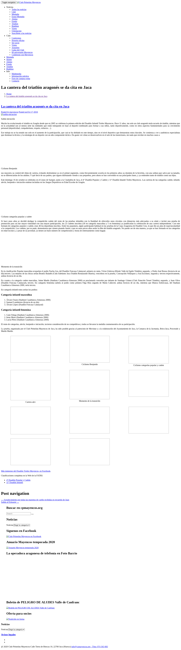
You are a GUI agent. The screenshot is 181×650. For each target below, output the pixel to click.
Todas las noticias (19, 9)
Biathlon (15, 26)
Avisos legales (8, 634)
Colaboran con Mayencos (22, 55)
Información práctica (20, 76)
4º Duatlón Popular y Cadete (18, 480)
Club (14, 12)
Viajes (14, 28)
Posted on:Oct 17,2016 (28, 112)
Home (9, 94)
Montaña (15, 14)
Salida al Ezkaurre (10, 502)
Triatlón (9, 66)
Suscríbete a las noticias (21, 33)
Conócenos (16, 38)
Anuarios (15, 47)
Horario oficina (18, 40)
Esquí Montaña (18, 16)
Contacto (15, 81)
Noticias (9, 525)
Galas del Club (18, 50)
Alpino (14, 19)
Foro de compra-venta (21, 78)
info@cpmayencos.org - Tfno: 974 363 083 (89, 647)
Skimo (9, 59)
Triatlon (15, 24)
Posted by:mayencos (9, 112)
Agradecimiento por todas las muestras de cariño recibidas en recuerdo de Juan (35, 500)
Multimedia (16, 74)
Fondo (14, 21)
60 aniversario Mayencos (22, 52)
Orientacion (16, 31)
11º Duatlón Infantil (14, 482)
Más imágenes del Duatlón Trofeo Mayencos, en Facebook (25, 471)
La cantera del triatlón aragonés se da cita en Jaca (26, 96)
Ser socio (15, 43)
